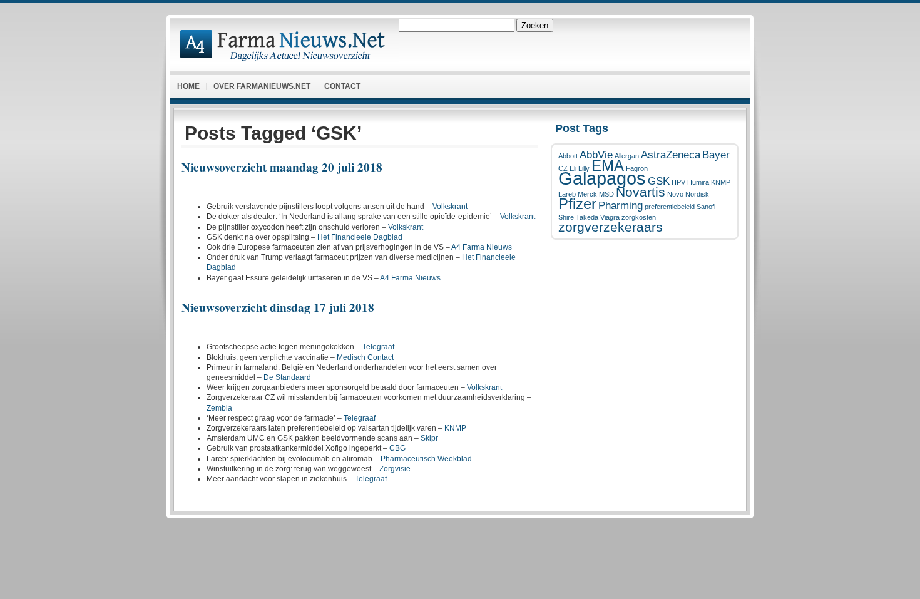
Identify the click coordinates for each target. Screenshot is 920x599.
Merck (587, 194)
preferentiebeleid (670, 206)
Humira (698, 182)
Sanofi (706, 206)
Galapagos (602, 178)
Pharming (620, 206)
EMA (607, 165)
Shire (566, 217)
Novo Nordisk (688, 194)
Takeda (587, 217)
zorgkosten (638, 217)
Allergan (627, 156)
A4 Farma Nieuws (481, 247)
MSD (606, 194)
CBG (397, 448)
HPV (678, 182)
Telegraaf (378, 346)
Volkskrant (450, 206)
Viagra (610, 217)
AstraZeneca (670, 155)
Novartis (640, 192)
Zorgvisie (395, 468)
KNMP (720, 182)
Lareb (567, 194)
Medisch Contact (365, 357)
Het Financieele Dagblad (359, 237)
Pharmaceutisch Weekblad (426, 458)
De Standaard (287, 377)
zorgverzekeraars (610, 227)
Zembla (219, 408)
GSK (659, 181)
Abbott (568, 156)
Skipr (429, 438)
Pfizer (577, 203)
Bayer (716, 155)
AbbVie (596, 155)
